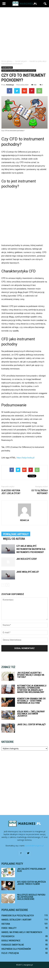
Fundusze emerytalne (12, 944)
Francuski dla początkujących (17, 915)
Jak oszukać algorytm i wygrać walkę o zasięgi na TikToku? (30, 674)
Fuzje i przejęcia (10, 953)
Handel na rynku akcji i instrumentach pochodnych (18, 70)
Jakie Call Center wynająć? (31, 724)
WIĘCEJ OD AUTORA (14, 538)
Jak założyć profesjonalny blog (31, 870)
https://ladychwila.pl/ (25, 457)
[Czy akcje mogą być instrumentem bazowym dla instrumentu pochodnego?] (8, 549)
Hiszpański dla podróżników (16, 949)
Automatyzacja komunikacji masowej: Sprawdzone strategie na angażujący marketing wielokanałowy (31, 688)
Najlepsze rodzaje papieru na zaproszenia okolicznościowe (31, 896)
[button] (45, 3)
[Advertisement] (24, 33)
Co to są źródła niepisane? (39, 492)
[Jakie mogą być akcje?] (8, 575)
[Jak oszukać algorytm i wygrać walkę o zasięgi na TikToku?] (8, 676)
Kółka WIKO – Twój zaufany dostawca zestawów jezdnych (31, 713)
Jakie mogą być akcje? (27, 572)
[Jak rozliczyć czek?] (8, 562)
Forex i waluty (8, 928)
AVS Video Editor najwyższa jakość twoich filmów (31, 883)
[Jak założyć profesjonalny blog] (8, 872)
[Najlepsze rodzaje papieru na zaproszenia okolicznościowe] (8, 898)
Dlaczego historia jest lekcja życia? (10, 492)
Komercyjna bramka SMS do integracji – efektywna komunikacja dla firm (31, 700)
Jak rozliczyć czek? (26, 559)
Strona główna (6, 61)
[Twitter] (28, 853)
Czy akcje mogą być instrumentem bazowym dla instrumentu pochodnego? (30, 549)
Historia (5, 924)
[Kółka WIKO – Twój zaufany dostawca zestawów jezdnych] (8, 715)
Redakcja (10, 85)
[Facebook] (21, 853)
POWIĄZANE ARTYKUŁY (16, 534)
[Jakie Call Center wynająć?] (8, 728)
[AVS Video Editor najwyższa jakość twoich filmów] (8, 885)
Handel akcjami (7, 67)
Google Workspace (10, 940)
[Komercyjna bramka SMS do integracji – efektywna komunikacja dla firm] (8, 702)
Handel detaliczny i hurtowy (16, 919)
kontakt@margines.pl (34, 845)
